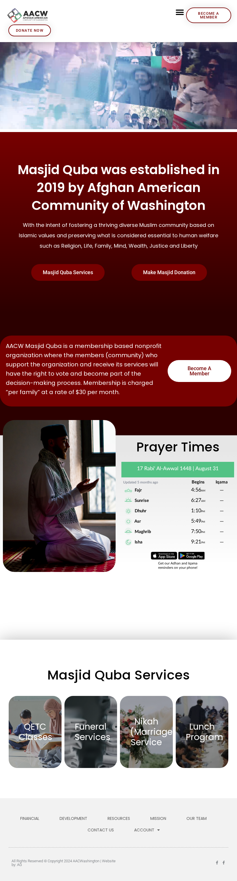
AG (19, 865)
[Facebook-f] (217, 863)
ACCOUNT (144, 830)
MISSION (158, 818)
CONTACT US (101, 830)
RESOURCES (119, 818)
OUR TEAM (196, 818)
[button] (179, 12)
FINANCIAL (29, 818)
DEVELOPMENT (73, 818)
